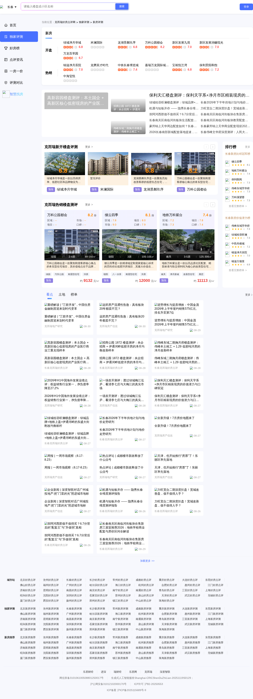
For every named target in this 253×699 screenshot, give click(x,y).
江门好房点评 (215, 585)
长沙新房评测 (97, 608)
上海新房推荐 (213, 647)
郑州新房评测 (97, 629)
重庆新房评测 (166, 608)
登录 (246, 6)
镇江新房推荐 (120, 658)
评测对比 (16, 83)
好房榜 (15, 48)
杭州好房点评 (146, 585)
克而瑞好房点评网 (65, 22)
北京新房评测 (28, 608)
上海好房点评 (213, 590)
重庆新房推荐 (166, 637)
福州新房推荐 (51, 642)
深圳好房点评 (74, 595)
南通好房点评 (143, 590)
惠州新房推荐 (192, 642)
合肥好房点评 (169, 585)
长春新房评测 (74, 608)
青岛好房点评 (166, 590)
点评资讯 (16, 60)
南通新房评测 (143, 618)
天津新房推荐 (169, 652)
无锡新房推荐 (215, 652)
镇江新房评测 (120, 629)
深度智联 (165, 671)
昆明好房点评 (51, 590)
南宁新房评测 (120, 618)
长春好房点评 (74, 579)
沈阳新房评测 (51, 624)
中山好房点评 (143, 600)
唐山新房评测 (146, 624)
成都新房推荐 (143, 637)
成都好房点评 (143, 579)
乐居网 (133, 671)
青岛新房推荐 (166, 647)
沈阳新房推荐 (51, 652)
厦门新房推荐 (28, 658)
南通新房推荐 (143, 647)
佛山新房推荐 (28, 642)
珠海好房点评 (166, 600)
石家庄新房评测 (98, 624)
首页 (13, 25)
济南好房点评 (28, 590)
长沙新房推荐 (97, 637)
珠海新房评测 (166, 629)
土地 (62, 294)
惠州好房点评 (192, 585)
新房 (48, 33)
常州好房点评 (120, 579)
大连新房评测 (190, 608)
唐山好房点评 (146, 595)
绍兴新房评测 (28, 624)
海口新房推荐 (123, 642)
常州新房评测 (120, 608)
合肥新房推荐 (169, 642)
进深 (103, 671)
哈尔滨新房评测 (98, 613)
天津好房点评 (169, 595)
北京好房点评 (28, 579)
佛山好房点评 (28, 585)
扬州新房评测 (74, 629)
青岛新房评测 (166, 618)
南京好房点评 (97, 590)
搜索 (121, 6)
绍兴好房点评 (28, 595)
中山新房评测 (143, 629)
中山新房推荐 (143, 658)
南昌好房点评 (74, 590)
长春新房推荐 (74, 637)
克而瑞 (148, 671)
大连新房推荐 (190, 637)
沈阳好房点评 (51, 595)
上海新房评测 (213, 618)
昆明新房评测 (51, 618)
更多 (247, 146)
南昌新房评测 (74, 618)
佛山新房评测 (28, 613)
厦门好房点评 (28, 600)
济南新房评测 (28, 618)
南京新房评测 (97, 618)
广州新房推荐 (74, 642)
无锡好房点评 (215, 595)
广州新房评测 (74, 613)
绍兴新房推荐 (28, 652)
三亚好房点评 (190, 590)
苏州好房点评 (123, 595)
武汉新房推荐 (192, 652)
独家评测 (16, 37)
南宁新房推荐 (120, 647)
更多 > (89, 146)
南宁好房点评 (120, 590)
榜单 (74, 294)
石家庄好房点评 (98, 595)
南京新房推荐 (97, 647)
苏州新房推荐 (123, 652)
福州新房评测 (51, 613)
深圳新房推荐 (74, 652)
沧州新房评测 (51, 608)
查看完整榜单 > (238, 206)
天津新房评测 (169, 624)
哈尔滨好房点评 (98, 585)
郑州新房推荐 (97, 658)
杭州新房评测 (146, 613)
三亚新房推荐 (190, 647)
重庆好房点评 (166, 579)
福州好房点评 (51, 585)
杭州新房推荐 (146, 642)
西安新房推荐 (51, 658)
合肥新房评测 (169, 613)
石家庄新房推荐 (98, 652)
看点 (49, 294)
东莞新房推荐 (213, 637)
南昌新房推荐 (74, 647)
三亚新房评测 (190, 618)
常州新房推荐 (120, 637)
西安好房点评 (51, 600)
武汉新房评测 (192, 624)
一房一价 (16, 71)
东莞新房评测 (213, 608)
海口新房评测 (123, 613)
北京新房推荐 (28, 637)
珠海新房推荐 (166, 658)
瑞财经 (117, 671)
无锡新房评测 (215, 624)
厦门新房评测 (28, 629)
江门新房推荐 (215, 642)
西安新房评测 (51, 629)
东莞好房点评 (213, 579)
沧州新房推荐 (51, 637)
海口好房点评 (123, 585)
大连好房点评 (190, 579)
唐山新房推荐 (146, 652)
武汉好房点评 (192, 595)
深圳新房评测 (74, 624)
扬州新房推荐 (74, 658)
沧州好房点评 (51, 579)
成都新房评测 (143, 608)
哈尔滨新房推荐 (98, 642)
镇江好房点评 (120, 600)
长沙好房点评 (97, 579)
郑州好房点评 (97, 600)
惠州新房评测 (192, 613)
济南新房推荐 (28, 647)
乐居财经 (88, 671)
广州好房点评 (74, 585)
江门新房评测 (215, 613)
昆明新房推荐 (51, 647)
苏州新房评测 (123, 624)
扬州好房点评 (74, 600)
